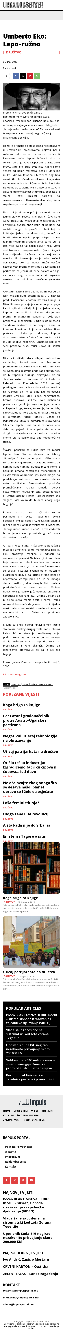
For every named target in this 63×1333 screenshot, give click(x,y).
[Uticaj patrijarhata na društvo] (31, 942)
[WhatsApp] (37, 76)
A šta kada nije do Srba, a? (26, 825)
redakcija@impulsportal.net (20, 1290)
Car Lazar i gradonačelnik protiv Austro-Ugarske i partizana (26, 720)
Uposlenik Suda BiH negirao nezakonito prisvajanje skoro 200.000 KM (28, 1049)
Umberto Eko (10, 688)
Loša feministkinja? (21, 802)
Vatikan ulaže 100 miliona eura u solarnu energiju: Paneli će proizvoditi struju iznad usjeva (30, 1064)
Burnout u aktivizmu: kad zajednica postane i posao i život (30, 1077)
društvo (16, 684)
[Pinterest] (30, 76)
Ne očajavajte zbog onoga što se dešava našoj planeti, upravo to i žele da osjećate (30, 787)
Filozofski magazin (14, 674)
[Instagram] (14, 1180)
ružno (34, 684)
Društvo (14, 52)
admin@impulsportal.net (18, 1304)
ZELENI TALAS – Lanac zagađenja (30, 1273)
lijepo (26, 684)
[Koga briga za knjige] (31, 868)
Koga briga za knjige (21, 704)
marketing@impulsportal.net (21, 1297)
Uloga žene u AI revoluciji (26, 813)
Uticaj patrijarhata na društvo (30, 751)
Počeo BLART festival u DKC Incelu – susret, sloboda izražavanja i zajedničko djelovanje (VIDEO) (31, 1019)
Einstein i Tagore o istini (25, 836)
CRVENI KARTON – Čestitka (25, 1266)
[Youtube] (31, 1180)
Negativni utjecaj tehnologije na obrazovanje (30, 738)
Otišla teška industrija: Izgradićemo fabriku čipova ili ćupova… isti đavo (30, 767)
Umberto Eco (45, 684)
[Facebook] (16, 76)
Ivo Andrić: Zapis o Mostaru (26, 1259)
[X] (23, 76)
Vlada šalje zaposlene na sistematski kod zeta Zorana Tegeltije (27, 1034)
